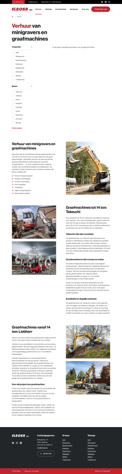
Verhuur (38, 9)
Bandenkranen (21, 60)
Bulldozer (19, 64)
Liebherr (19, 96)
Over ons (85, 9)
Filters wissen (17, 128)
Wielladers (19, 72)
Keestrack (19, 115)
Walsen (18, 76)
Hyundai (19, 107)
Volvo (18, 99)
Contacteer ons (101, 9)
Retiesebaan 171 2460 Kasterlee (42, 441)
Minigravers (20, 56)
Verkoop (48, 9)
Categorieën (16, 47)
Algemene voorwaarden (32, 471)
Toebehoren (20, 79)
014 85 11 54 (19, 2)
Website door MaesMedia (102, 471)
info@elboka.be (33, 2)
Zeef (17, 52)
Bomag (18, 123)
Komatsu (19, 103)
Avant (18, 111)
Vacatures (74, 9)
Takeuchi (19, 92)
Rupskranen (20, 68)
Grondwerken (60, 9)
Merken (14, 86)
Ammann (19, 119)
